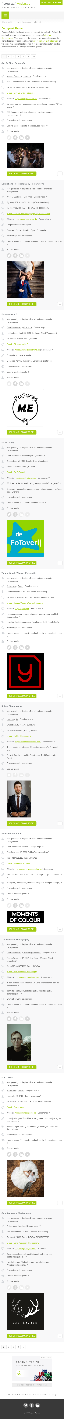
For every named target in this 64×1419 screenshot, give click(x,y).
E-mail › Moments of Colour (18, 863)
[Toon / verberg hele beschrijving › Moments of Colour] (35, 876)
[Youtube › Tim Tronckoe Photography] (27, 1018)
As (17, 719)
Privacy (37, 1413)
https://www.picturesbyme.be (27, 350)
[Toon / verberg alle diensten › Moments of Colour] (35, 882)
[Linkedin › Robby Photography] (21, 775)
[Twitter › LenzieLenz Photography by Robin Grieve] (9, 255)
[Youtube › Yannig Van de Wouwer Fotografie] (27, 647)
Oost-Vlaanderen (14, 327)
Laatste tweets (14, 241)
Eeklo (25, 847)
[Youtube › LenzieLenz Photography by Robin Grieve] (27, 255)
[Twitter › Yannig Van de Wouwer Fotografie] (9, 647)
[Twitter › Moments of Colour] (9, 905)
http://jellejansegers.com (25, 1248)
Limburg (10, 719)
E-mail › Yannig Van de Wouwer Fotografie (25, 603)
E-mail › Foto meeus (15, 1107)
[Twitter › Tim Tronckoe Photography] (9, 1018)
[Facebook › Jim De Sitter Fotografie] (15, 137)
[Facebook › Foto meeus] (15, 1154)
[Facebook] (31, 1405)
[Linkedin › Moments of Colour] (21, 905)
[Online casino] (32, 1357)
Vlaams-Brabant (14, 76)
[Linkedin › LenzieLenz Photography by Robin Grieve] (21, 255)
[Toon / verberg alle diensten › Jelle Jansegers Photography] (35, 1263)
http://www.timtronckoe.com (27, 977)
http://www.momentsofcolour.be (28, 869)
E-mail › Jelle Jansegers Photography (23, 1243)
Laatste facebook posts (18, 126)
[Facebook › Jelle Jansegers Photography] (15, 1287)
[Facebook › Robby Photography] (15, 775)
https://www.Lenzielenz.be (26, 219)
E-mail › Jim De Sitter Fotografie (21, 93)
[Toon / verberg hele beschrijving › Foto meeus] (35, 1120)
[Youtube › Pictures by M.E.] (27, 383)
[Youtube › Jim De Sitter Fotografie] (27, 137)
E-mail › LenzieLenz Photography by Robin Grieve (28, 213)
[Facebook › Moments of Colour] (15, 905)
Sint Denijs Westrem (32, 952)
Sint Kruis (28, 197)
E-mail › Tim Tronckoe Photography (22, 972)
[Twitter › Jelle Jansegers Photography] (9, 1287)
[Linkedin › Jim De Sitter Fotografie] (21, 137)
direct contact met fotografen (45, 41)
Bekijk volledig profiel (21, 173)
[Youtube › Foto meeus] (27, 1154)
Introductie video (39, 126)
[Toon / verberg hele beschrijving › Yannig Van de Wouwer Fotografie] (35, 615)
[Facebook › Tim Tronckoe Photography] (15, 1018)
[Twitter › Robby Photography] (9, 775)
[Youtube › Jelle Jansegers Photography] (27, 1287)
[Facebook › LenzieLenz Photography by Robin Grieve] (15, 255)
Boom (20, 586)
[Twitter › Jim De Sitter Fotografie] (9, 137)
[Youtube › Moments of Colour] (27, 905)
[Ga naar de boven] (60, 174)
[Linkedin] (37, 1405)
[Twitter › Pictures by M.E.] (9, 383)
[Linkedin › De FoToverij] (21, 514)
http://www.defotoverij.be (25, 478)
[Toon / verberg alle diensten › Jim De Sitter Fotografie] (35, 113)
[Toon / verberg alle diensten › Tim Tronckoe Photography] (35, 992)
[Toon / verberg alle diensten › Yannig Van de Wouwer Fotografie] (35, 622)
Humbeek (27, 76)
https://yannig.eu (22, 609)
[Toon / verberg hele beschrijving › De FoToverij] (35, 483)
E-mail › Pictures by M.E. (18, 344)
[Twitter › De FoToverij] (9, 514)
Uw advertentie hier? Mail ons (32, 1385)
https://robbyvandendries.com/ (28, 742)
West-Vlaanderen (14, 197)
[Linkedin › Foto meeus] (21, 1154)
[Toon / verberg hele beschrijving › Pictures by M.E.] (35, 355)
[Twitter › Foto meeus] (9, 1154)
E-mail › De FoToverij (16, 472)
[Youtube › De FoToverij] (27, 514)
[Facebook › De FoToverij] (15, 514)
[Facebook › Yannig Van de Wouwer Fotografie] (15, 647)
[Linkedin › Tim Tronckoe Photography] (21, 1018)
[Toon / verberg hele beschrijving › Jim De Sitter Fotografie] (35, 105)
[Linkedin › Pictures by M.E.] (21, 383)
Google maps (40, 76)
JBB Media (29, 1413)
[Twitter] (25, 1405)
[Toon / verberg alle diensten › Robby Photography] (35, 757)
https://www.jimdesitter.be (26, 98)
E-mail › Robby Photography (19, 736)
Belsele (26, 455)
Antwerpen (11, 586)
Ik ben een (51, 2)
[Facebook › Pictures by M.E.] (15, 383)
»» (34, 56)
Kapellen (21, 1226)
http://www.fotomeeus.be (25, 1113)
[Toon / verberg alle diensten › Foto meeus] (35, 1128)
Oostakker (27, 327)
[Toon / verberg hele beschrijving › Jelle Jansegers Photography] (35, 1255)
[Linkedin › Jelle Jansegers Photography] (21, 1287)
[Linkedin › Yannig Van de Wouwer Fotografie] (21, 647)
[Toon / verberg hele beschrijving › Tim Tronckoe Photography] (35, 984)
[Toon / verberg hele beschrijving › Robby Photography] (35, 749)
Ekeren (21, 1090)
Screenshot (45, 98)
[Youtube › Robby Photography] (27, 775)
